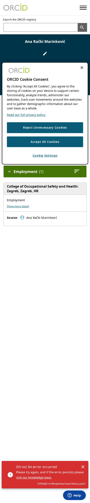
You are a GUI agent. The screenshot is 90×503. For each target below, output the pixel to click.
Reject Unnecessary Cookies (45, 127)
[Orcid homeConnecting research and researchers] (15, 7)
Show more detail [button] (18, 206)
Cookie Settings (45, 156)
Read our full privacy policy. (26, 115)
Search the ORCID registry (19, 19)
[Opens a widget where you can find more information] (74, 495)
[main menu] (83, 8)
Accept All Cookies (45, 142)
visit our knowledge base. (34, 477)
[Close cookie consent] (81, 67)
